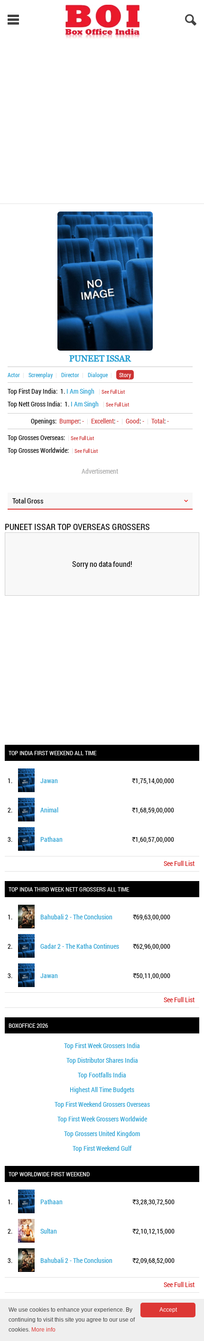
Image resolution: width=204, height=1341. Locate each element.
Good (132, 420)
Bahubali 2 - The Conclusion (76, 916)
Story (125, 375)
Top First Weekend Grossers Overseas (102, 1104)
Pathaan (51, 839)
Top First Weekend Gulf (102, 1148)
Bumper (69, 420)
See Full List (113, 391)
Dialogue (98, 375)
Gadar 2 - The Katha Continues (79, 946)
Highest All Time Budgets (102, 1089)
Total (157, 420)
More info (43, 1329)
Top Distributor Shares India (102, 1060)
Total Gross (28, 500)
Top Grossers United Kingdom (102, 1133)
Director (70, 375)
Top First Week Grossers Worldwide (102, 1118)
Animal (49, 809)
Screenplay (40, 375)
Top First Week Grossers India (102, 1045)
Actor (14, 375)
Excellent (102, 420)
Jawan (49, 780)
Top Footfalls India (102, 1074)
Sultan (48, 1230)
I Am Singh (80, 391)
